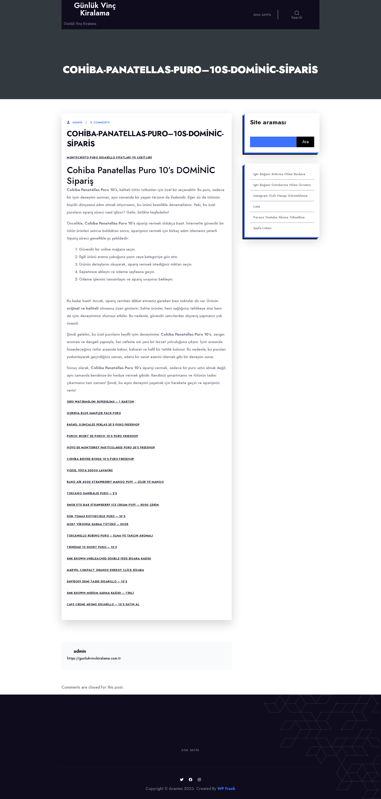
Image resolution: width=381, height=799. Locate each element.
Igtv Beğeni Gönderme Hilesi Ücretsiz (282, 184)
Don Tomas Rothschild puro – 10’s (96, 516)
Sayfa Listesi (262, 228)
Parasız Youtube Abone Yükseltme (279, 217)
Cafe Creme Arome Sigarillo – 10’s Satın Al (103, 604)
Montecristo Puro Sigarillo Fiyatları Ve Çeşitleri (109, 158)
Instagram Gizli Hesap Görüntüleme (280, 195)
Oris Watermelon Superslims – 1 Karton (100, 402)
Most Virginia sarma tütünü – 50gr (98, 524)
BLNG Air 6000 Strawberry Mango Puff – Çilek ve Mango (115, 482)
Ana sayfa (262, 14)
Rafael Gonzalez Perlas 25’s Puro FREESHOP (103, 425)
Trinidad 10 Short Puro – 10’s (92, 547)
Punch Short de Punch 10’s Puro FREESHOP (102, 436)
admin (77, 122)
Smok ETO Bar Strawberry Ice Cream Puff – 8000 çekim (113, 505)
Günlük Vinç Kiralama (95, 9)
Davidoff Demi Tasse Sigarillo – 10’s (97, 581)
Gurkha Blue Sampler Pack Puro (94, 413)
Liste (256, 206)
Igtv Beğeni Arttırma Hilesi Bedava (279, 174)
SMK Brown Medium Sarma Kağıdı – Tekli (100, 593)
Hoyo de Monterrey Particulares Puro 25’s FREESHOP (111, 448)
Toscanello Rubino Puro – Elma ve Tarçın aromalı (110, 536)
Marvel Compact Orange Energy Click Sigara (105, 570)
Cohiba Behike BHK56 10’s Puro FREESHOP (100, 459)
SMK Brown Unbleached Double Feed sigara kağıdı (109, 559)
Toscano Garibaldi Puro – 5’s (92, 493)
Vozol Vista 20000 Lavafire (90, 470)
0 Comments (100, 122)
